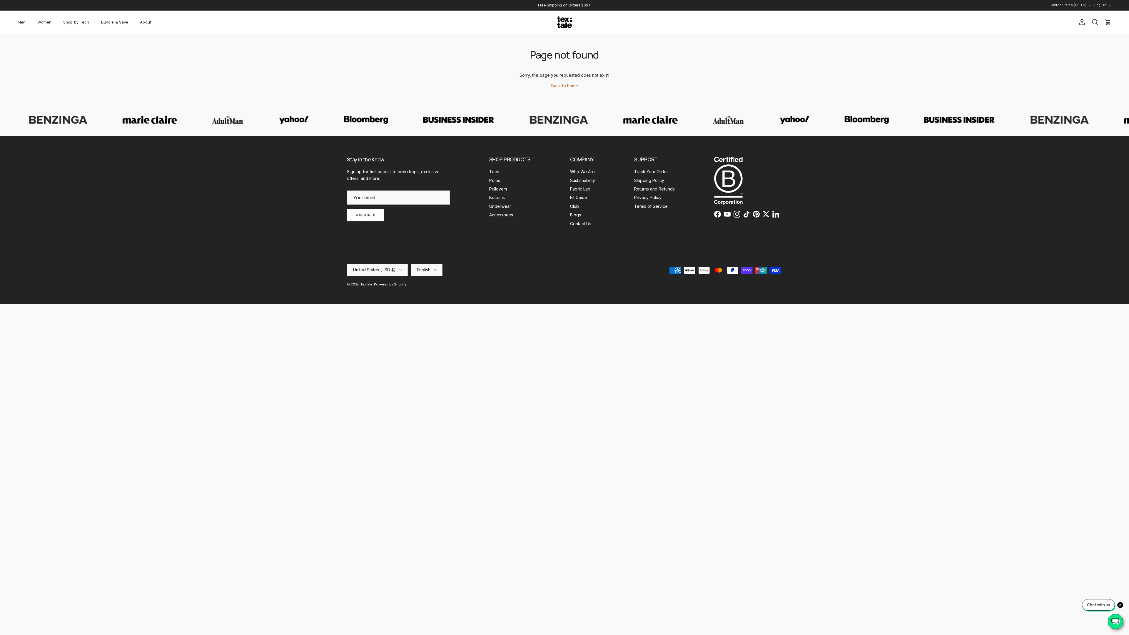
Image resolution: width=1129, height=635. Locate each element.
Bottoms (497, 197)
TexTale (366, 284)
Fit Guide (578, 197)
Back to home (564, 85)
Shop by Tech (76, 22)
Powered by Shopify (390, 284)
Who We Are (582, 171)
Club (574, 206)
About (145, 22)
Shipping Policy (649, 180)
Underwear (500, 206)
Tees (494, 171)
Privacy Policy (648, 197)
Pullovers (498, 188)
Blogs (575, 214)
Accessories (501, 214)
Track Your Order (651, 171)
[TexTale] (564, 22)
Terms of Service (651, 206)
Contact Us (580, 223)
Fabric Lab (580, 188)
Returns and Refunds (654, 188)
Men (22, 22)
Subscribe (365, 215)
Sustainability (582, 180)
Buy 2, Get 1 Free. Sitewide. (564, 7)
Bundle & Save (114, 22)
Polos (494, 180)
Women (44, 22)
